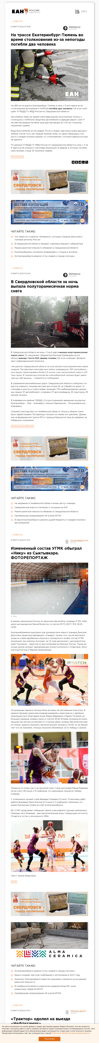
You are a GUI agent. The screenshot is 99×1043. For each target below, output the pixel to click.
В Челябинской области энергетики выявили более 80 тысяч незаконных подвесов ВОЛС (45, 987)
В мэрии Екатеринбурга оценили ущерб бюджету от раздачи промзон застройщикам (49, 521)
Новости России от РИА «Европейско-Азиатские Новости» (20, 11)
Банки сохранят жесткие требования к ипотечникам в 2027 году (47, 975)
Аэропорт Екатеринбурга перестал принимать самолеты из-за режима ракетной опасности (50, 980)
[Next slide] (84, 846)
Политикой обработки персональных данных (71, 1033)
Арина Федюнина (79, 540)
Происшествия (17, 156)
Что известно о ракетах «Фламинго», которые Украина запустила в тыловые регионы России (48, 238)
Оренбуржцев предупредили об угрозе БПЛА (37, 516)
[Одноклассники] (76, 162)
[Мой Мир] (83, 162)
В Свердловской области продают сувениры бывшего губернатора (48, 244)
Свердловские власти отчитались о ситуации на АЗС (41, 507)
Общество (29, 426)
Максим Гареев (78, 1011)
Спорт (14, 881)
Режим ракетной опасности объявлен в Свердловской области (46, 248)
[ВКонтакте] (73, 162)
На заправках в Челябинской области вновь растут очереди (44, 503)
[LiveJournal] (86, 162)
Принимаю (49, 1039)
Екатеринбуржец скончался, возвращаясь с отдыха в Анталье (45, 252)
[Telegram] (79, 162)
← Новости (16, 21)
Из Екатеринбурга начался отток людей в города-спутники (44, 256)
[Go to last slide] (15, 846)
